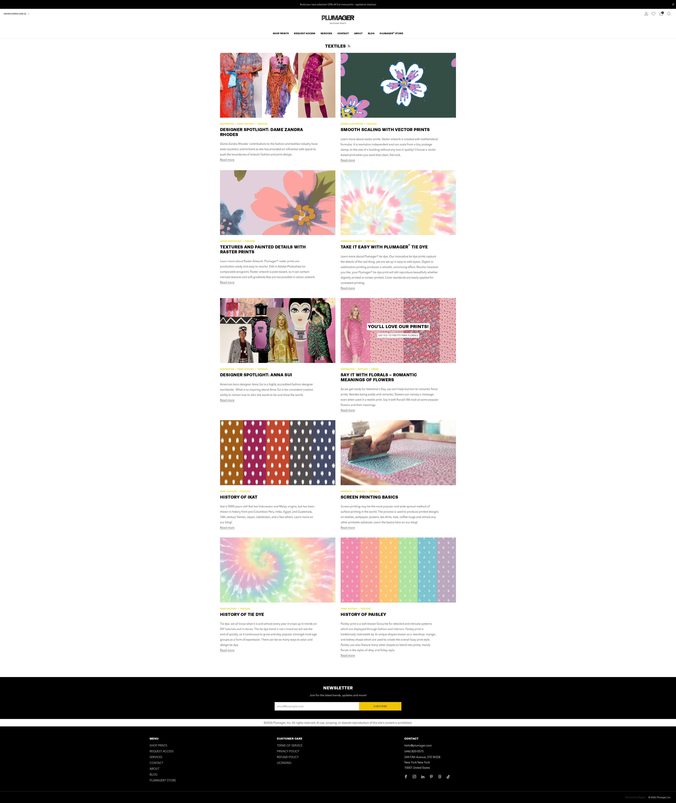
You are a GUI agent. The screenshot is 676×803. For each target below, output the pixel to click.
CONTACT (343, 33)
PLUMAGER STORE (391, 33)
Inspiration (227, 124)
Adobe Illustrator (352, 124)
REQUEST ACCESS (304, 33)
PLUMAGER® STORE (163, 780)
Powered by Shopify (635, 797)
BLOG (371, 33)
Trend (374, 369)
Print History (245, 124)
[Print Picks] (653, 14)
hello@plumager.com (418, 745)
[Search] (669, 14)
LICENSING (284, 763)
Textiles (262, 124)
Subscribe (380, 706)
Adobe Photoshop (231, 241)
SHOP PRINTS (281, 33)
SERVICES (326, 33)
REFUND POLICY (288, 757)
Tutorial (374, 491)
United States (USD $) (15, 14)
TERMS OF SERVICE (289, 745)
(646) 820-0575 (414, 751)
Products (346, 491)
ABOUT (358, 33)
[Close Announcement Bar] (673, 4)
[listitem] (338, 4)
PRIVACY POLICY (288, 751)
